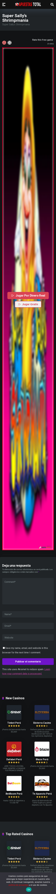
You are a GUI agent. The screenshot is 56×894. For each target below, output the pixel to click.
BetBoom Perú (14, 793)
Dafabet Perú (14, 759)
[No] (52, 883)
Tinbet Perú (14, 722)
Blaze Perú (42, 759)
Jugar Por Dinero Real (30, 295)
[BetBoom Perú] (14, 790)
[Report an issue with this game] (4, 43)
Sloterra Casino (42, 722)
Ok (28, 889)
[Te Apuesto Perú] (41, 790)
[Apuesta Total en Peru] (28, 4)
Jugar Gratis (30, 304)
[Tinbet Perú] (14, 719)
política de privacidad (18, 885)
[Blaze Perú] (41, 755)
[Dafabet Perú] (14, 755)
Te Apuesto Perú (42, 793)
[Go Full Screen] (9, 43)
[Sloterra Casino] (41, 719)
